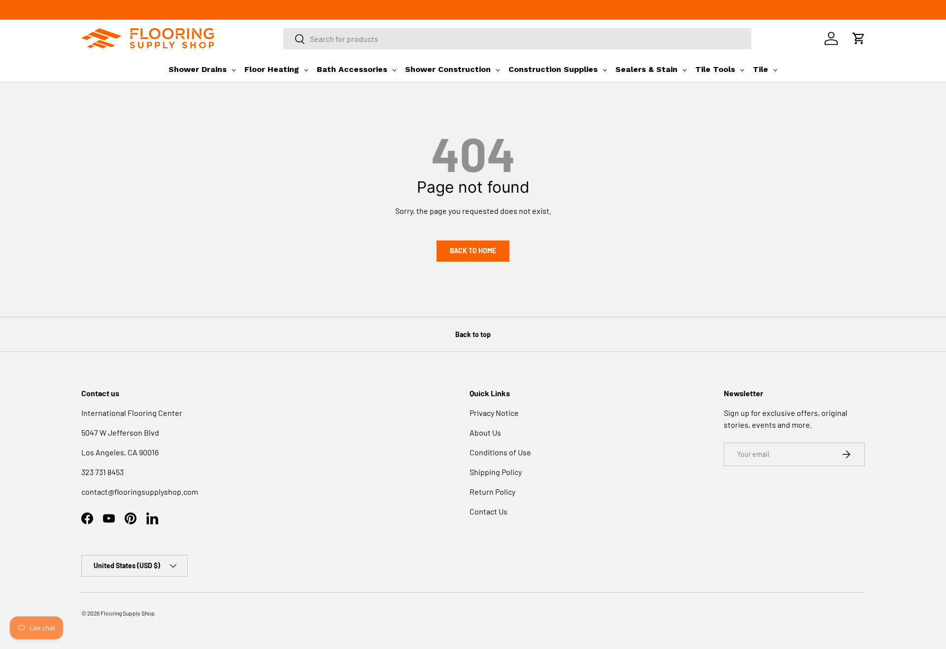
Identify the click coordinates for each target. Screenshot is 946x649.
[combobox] (517, 38)
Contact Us (488, 511)
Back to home (473, 250)
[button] (859, 38)
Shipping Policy (496, 472)
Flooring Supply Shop (128, 613)
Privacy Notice (494, 412)
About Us (485, 432)
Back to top (473, 334)
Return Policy (492, 491)
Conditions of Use (500, 452)
